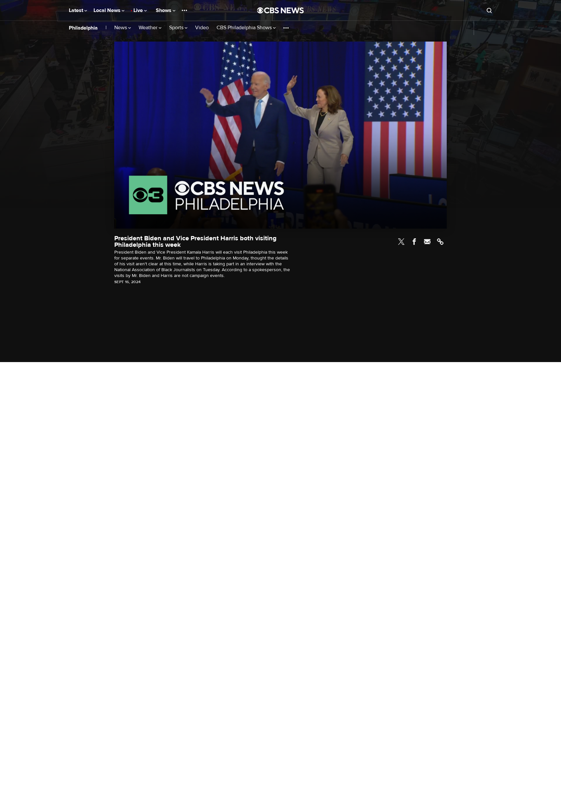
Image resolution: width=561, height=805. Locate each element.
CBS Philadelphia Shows (245, 28)
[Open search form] (489, 10)
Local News (108, 10)
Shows (164, 10)
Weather (149, 28)
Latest (76, 10)
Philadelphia (83, 28)
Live (138, 10)
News (121, 28)
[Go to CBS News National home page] (280, 10)
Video (202, 28)
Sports (177, 28)
